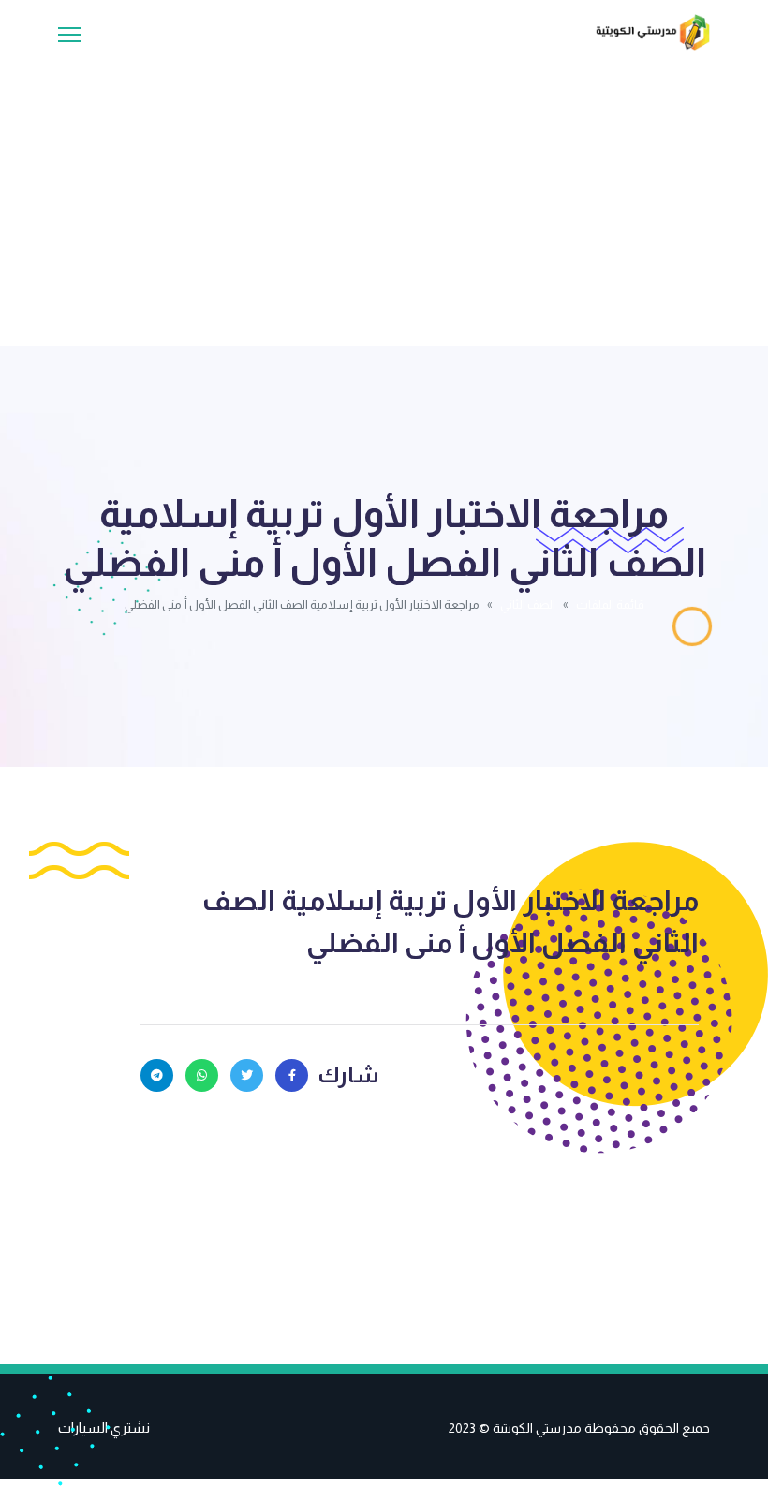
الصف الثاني (527, 604)
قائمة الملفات (610, 604)
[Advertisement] (384, 191)
